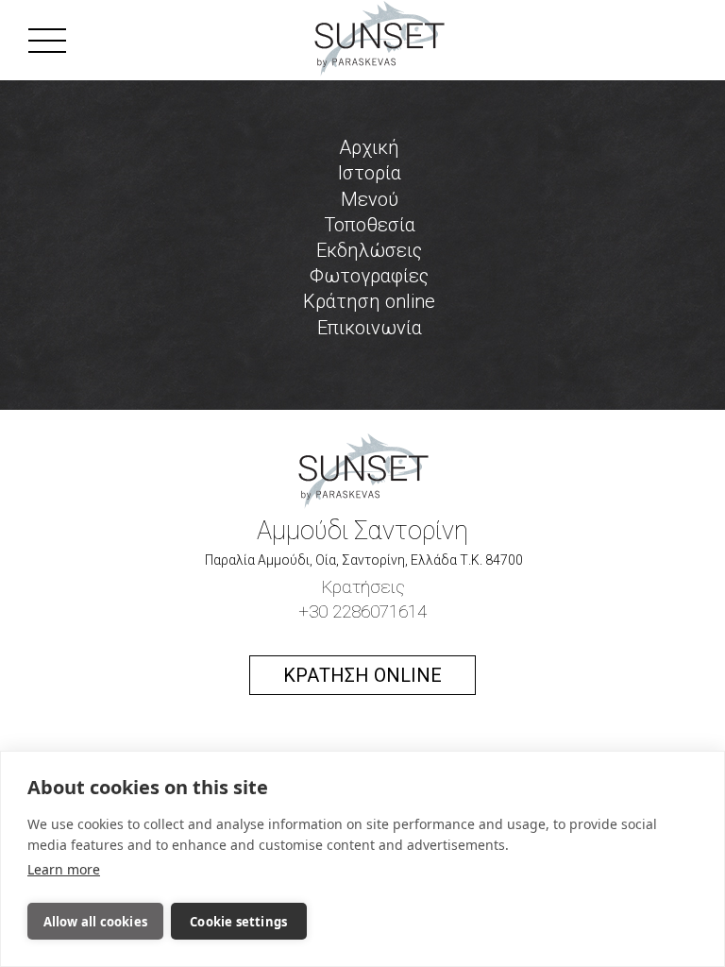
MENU (109, 40)
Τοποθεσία (369, 224)
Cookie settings (238, 921)
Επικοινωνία (369, 327)
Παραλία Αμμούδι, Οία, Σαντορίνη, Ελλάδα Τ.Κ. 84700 (362, 560)
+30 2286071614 (362, 612)
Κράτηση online (369, 301)
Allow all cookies (95, 921)
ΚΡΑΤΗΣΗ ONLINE (362, 675)
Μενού (369, 199)
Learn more (63, 869)
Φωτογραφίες (369, 275)
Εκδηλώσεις (369, 250)
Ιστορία (369, 172)
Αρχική (369, 147)
